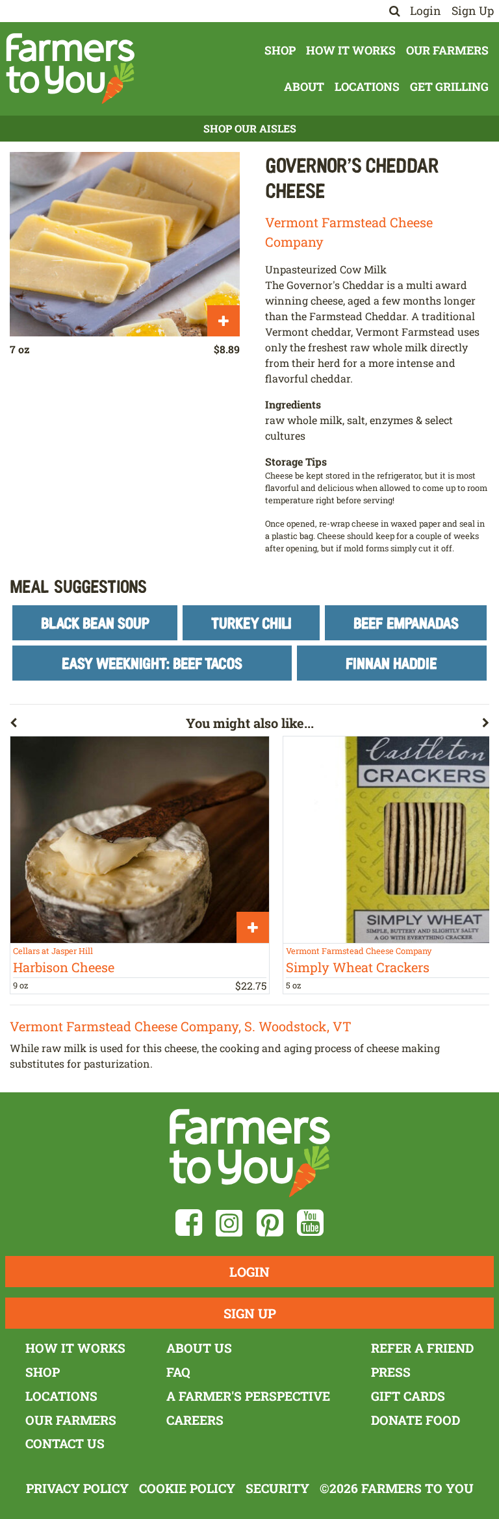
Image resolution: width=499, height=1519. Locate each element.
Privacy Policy (77, 1488)
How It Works (351, 50)
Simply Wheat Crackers (357, 967)
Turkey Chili (251, 622)
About (304, 86)
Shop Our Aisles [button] (249, 128)
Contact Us (65, 1443)
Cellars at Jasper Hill (53, 951)
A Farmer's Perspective (248, 1396)
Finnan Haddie (391, 662)
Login (425, 10)
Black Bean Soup (95, 622)
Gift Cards (408, 1396)
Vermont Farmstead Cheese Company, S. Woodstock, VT (181, 1026)
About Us (199, 1348)
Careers (195, 1420)
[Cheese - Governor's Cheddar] (125, 244)
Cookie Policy (187, 1488)
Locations (367, 86)
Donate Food (415, 1420)
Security (277, 1488)
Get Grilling (449, 86)
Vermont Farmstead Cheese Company (358, 951)
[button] (98, 725)
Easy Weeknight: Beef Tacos (152, 662)
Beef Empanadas (406, 622)
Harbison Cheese (63, 967)
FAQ (178, 1372)
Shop (280, 50)
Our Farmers (447, 50)
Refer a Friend (422, 1348)
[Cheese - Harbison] (139, 839)
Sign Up (473, 10)
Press (391, 1372)
